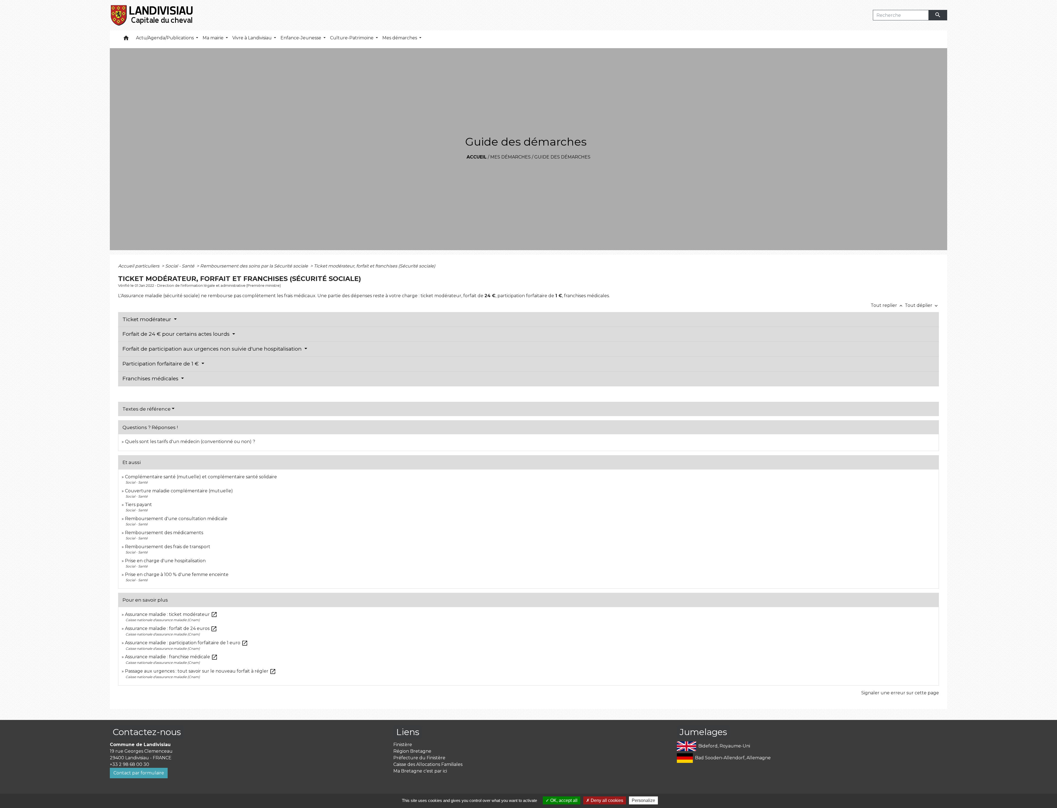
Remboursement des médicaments (164, 532)
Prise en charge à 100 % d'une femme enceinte (176, 574)
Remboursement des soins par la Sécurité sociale (254, 266)
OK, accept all (563, 800)
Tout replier (887, 305)
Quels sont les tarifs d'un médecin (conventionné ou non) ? (190, 441)
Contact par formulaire (138, 773)
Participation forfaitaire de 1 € (161, 364)
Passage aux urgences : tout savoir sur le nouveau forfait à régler (200, 671)
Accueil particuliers (139, 266)
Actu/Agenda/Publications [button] (165, 37)
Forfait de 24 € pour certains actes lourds (176, 334)
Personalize (643, 800)
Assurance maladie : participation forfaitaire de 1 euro (186, 642)
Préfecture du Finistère (419, 757)
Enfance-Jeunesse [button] (301, 37)
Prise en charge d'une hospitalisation (165, 560)
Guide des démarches (562, 157)
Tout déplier (922, 305)
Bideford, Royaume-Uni (724, 745)
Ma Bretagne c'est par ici (420, 771)
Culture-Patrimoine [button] (352, 37)
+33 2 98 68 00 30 (129, 764)
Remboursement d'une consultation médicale (176, 518)
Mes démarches (510, 157)
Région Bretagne (412, 751)
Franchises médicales (151, 378)
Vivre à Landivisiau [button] (252, 37)
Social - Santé (180, 266)
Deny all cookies (606, 800)
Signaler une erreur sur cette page (900, 692)
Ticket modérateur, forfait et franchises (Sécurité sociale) (374, 266)
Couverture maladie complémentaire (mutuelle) (179, 490)
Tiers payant (138, 504)
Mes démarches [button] (400, 37)
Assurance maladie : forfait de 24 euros (171, 628)
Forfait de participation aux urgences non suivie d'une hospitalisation (212, 349)
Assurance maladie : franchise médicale (171, 656)
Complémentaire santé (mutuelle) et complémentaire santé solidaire (201, 476)
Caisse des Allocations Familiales (427, 764)
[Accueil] (152, 15)
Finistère (402, 744)
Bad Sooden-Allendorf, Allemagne (733, 757)
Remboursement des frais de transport (167, 546)
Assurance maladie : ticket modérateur (171, 614)
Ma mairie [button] (214, 37)
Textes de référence (146, 409)
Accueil (477, 157)
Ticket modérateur (147, 319)
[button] (126, 39)
